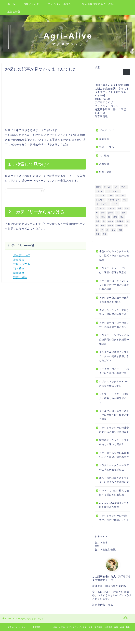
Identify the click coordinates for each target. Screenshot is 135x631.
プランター (100, 208)
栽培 (115, 217)
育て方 (110, 225)
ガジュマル (100, 195)
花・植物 (18, 268)
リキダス (111, 208)
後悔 (123, 213)
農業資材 (18, 273)
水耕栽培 (120, 221)
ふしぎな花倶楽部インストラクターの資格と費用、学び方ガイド (114, 356)
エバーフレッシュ (112, 191)
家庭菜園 (18, 259)
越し (113, 230)
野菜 (104, 234)
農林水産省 (101, 542)
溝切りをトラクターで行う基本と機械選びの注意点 (114, 312)
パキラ (115, 204)
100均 (98, 187)
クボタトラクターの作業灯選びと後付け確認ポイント (114, 517)
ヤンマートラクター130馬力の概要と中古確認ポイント (114, 398)
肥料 (103, 225)
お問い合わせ (31, 3)
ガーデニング (21, 255)
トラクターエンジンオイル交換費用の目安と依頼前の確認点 (114, 339)
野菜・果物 (20, 277)
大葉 (103, 213)
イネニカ (99, 191)
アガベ (123, 187)
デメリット (120, 195)
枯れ (103, 217)
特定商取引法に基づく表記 (98, 3)
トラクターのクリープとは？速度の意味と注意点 (112, 270)
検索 (97, 67)
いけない (107, 187)
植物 (97, 221)
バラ (124, 200)
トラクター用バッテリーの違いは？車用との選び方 (114, 371)
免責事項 (36, 627)
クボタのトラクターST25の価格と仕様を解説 (113, 383)
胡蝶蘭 (119, 225)
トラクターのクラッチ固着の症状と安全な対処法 (114, 467)
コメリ (110, 195)
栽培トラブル (21, 264)
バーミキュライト (102, 204)
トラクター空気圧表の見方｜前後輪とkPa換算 (114, 299)
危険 (126, 208)
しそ (116, 187)
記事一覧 (100, 112)
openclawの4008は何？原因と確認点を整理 (114, 505)
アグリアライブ (104, 102)
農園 (120, 230)
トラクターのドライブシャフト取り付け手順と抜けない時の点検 (114, 285)
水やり (110, 221)
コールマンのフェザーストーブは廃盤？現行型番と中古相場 (114, 415)
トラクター (100, 200)
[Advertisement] (45, 100)
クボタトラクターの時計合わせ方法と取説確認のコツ (114, 429)
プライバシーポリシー (61, 3)
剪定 (119, 208)
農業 (97, 234)
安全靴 (110, 213)
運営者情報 (14, 11)
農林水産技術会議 (105, 549)
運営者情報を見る (102, 604)
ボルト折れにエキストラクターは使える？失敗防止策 (114, 480)
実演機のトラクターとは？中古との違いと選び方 (114, 442)
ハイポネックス (113, 200)
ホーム (11, 3)
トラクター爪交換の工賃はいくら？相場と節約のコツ (114, 455)
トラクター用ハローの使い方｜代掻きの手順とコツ (114, 325)
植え (122, 217)
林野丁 (99, 546)
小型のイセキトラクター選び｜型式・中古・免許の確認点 (114, 255)
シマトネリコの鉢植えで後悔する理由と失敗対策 (114, 492)
